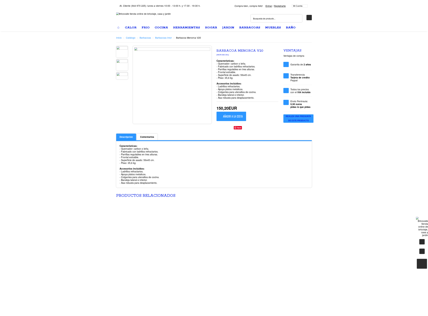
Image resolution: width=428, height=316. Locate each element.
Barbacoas (145, 37)
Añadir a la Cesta (233, 116)
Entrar (268, 6)
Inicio (119, 37)
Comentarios (147, 136)
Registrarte (280, 6)
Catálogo (130, 37)
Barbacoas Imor (163, 37)
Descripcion (126, 136)
